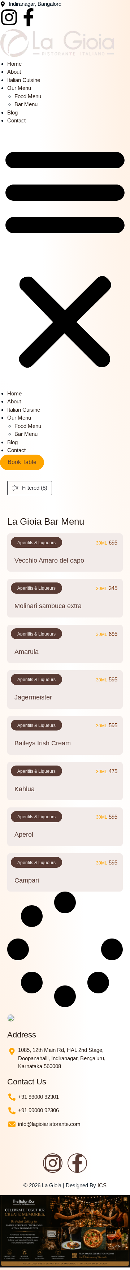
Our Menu (19, 88)
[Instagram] (9, 17)
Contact (16, 120)
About (14, 72)
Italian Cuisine (23, 80)
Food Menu (27, 96)
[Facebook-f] (29, 17)
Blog (12, 112)
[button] (65, 257)
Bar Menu (26, 104)
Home (14, 64)
